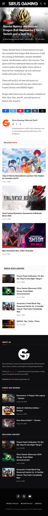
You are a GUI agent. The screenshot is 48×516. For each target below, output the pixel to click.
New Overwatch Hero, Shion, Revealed (17, 251)
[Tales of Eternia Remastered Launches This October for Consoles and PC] (24, 160)
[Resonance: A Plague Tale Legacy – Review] (8, 398)
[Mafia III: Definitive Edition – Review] (8, 410)
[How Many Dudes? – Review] (8, 423)
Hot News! (7, 21)
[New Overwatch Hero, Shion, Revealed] (24, 235)
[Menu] (3, 3)
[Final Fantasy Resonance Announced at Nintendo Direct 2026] (24, 198)
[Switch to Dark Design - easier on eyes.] (41, 4)
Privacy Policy (12, 503)
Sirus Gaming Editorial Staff (14, 39)
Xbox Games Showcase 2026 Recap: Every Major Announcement (29, 291)
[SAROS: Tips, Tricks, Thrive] (8, 324)
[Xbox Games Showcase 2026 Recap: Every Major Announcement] (8, 291)
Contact (38, 503)
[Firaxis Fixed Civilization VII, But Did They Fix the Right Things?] (8, 278)
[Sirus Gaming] (23, 3)
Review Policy (27, 503)
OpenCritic (13, 371)
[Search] (44, 3)
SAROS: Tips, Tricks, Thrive (28, 321)
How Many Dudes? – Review (29, 420)
